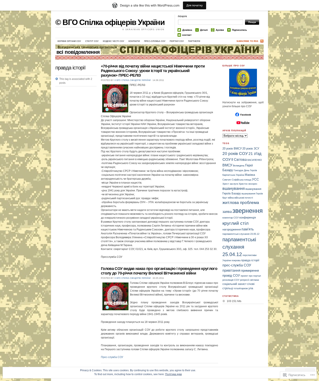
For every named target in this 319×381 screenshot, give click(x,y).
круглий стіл (235, 223)
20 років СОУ (235, 153)
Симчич (226, 179)
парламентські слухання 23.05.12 (240, 234)
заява (227, 211)
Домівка (187, 30)
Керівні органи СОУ (69, 41)
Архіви (220, 30)
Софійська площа (241, 179)
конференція (247, 217)
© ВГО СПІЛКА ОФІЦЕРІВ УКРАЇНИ (132, 80)
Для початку (194, 5)
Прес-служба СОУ (112, 357)
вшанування (233, 188)
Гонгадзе (238, 170)
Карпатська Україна (233, 175)
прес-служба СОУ (236, 265)
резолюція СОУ (230, 280)
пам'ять (248, 229)
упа (250, 288)
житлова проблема (240, 202)
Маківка (250, 174)
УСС (255, 179)
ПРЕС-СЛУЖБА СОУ (154, 41)
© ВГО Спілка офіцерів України (109, 22)
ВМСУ (227, 165)
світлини (254, 280)
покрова (236, 260)
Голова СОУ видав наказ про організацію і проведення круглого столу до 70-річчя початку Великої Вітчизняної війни (159, 270)
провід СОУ (231, 275)
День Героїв (250, 170)
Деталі (204, 30)
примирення (250, 270)
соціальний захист (234, 284)
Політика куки (173, 374)
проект (244, 275)
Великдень (239, 165)
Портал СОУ (177, 41)
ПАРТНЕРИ (194, 41)
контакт (186, 35)
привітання (231, 270)
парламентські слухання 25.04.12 (239, 247)
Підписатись (239, 30)
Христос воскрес (248, 183)
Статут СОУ (92, 41)
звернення (247, 210)
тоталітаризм (240, 288)
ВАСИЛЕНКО (254, 160)
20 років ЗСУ (250, 148)
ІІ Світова (239, 159)
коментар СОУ (230, 217)
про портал (255, 275)
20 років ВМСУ (232, 148)
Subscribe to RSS (247, 41)
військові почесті (243, 197)
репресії (244, 280)
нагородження (231, 229)
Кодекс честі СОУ (113, 41)
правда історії (250, 260)
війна (231, 197)
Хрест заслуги (230, 183)
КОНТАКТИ (134, 41)
